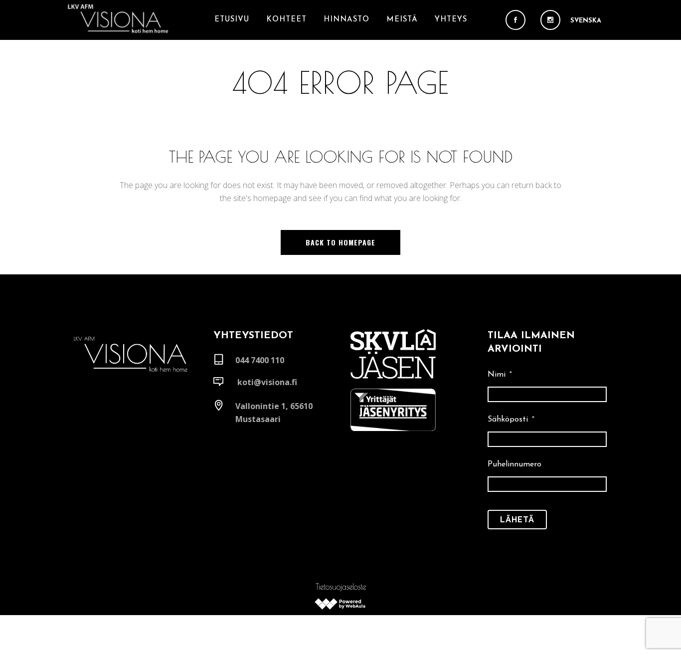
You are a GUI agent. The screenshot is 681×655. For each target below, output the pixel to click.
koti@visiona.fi (267, 382)
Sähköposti (511, 420)
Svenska (585, 20)
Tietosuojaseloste (341, 586)
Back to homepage (340, 242)
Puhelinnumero (514, 464)
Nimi (500, 375)
